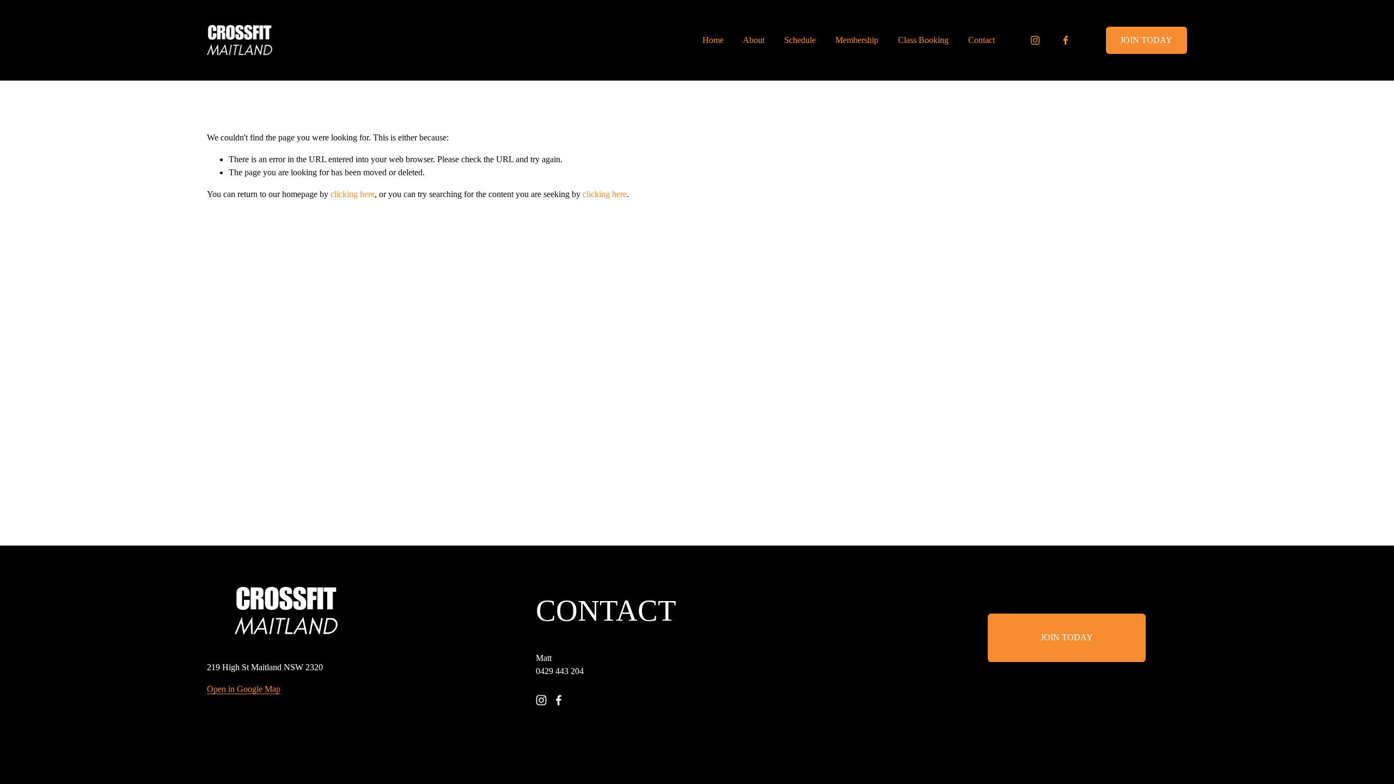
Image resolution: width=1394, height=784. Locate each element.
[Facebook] (1065, 40)
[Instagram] (1035, 40)
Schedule (800, 40)
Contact (981, 40)
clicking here (353, 194)
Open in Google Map (243, 689)
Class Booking (923, 40)
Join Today (1146, 40)
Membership (856, 40)
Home (713, 40)
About (754, 40)
